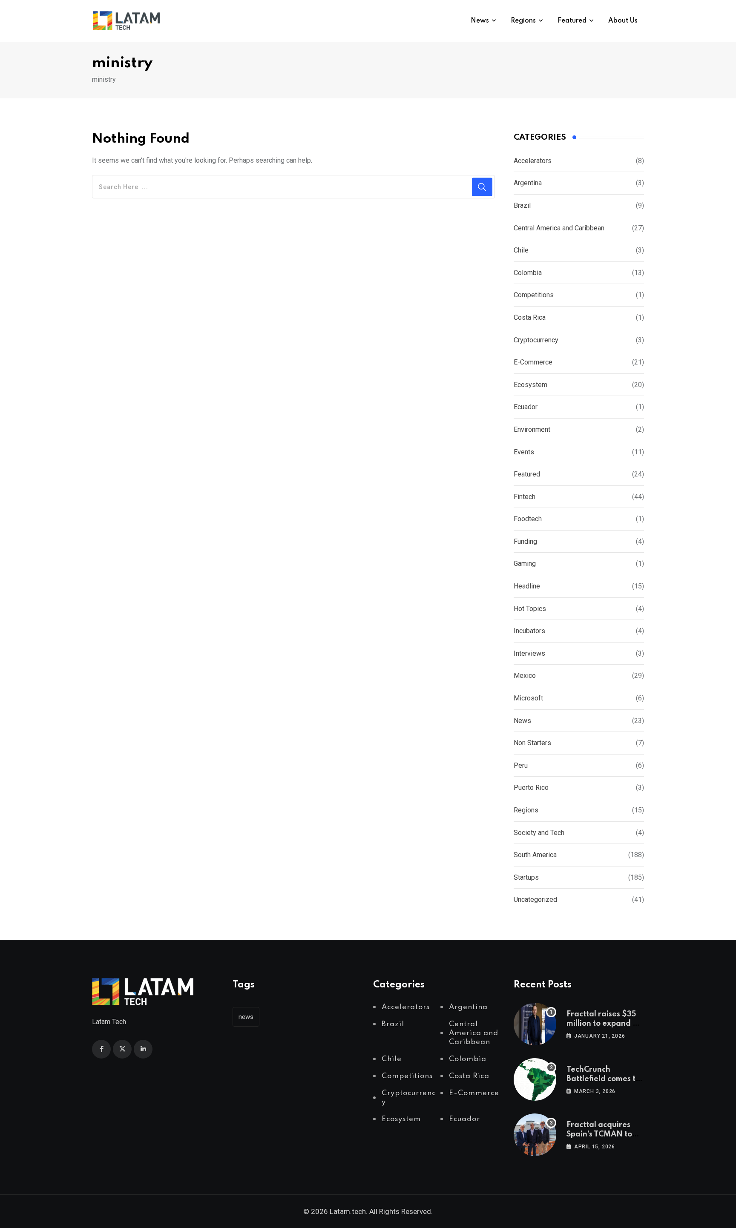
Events (524, 452)
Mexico (525, 675)
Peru (521, 765)
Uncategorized (535, 899)
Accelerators (533, 161)
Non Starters (532, 743)
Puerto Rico (531, 787)
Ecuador (526, 407)
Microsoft (528, 698)
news (246, 1017)
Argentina (528, 183)
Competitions (534, 295)
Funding (525, 541)
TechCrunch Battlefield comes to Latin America (603, 1079)
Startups (526, 877)
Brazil (522, 205)
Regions (523, 20)
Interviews (529, 653)
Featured (572, 20)
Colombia (528, 273)
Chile (521, 250)
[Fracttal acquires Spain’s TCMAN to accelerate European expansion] (535, 1134)
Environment (532, 429)
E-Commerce (533, 362)
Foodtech (528, 519)
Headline (527, 586)
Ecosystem (530, 385)
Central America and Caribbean (559, 228)
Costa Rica (530, 317)
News (480, 20)
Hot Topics (530, 609)
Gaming (525, 563)
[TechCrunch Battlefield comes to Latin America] (535, 1079)
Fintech (524, 497)
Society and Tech (539, 833)
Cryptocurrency (536, 340)
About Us (623, 20)
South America (535, 855)
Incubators (529, 631)
